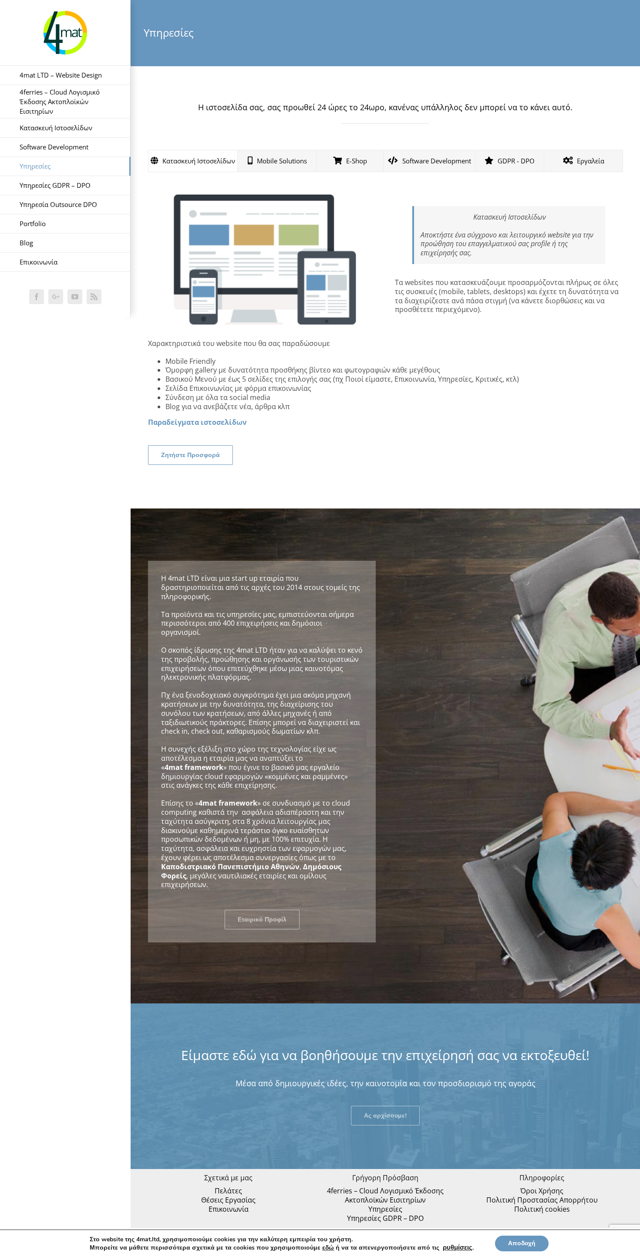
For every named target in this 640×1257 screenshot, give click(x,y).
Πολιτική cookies (542, 1209)
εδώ (328, 1247)
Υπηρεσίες (385, 1209)
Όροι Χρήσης (541, 1191)
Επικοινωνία (229, 1209)
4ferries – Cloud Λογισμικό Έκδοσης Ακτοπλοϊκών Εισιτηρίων (385, 1195)
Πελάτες (228, 1191)
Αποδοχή (522, 1243)
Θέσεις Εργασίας (228, 1200)
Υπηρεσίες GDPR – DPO (385, 1218)
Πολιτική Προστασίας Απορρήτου (542, 1200)
